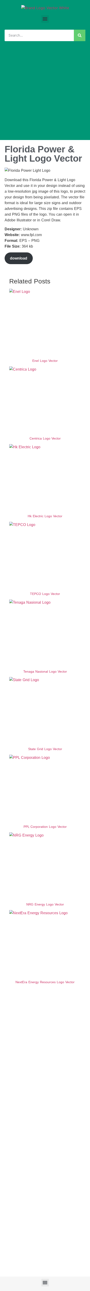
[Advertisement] (45, 93)
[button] (45, 19)
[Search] (79, 35)
